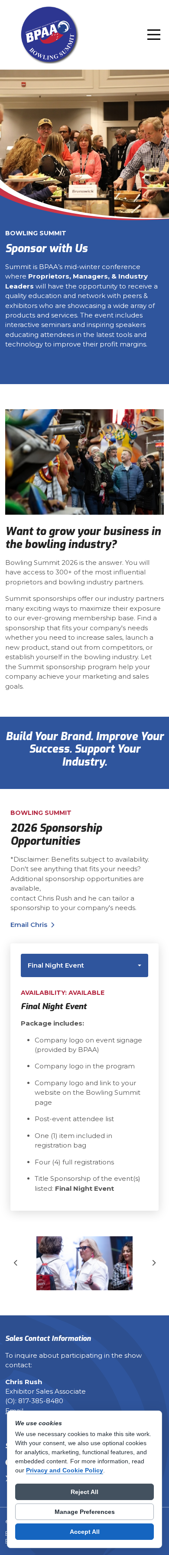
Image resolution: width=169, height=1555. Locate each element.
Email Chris (28, 924)
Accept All (85, 1531)
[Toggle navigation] (154, 34)
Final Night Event (56, 965)
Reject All (84, 1491)
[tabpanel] (84, 1094)
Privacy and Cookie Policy (64, 1470)
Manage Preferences (85, 1511)
